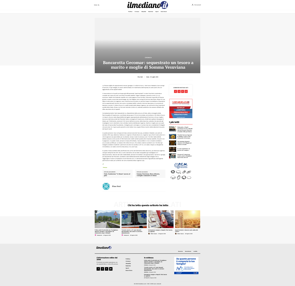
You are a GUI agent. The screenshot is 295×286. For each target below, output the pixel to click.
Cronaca (148, 57)
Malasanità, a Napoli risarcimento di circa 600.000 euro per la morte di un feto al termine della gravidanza (184, 129)
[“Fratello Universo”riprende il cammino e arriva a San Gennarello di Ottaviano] (172, 136)
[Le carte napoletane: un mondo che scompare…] (172, 149)
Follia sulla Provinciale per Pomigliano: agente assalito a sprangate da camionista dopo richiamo (106, 231)
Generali (146, 272)
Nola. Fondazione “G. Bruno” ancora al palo (117, 174)
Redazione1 (99, 235)
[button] (97, 5)
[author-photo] (96, 235)
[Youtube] (110, 269)
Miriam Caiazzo (154, 233)
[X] (179, 91)
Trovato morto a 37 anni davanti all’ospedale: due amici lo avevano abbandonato (132, 231)
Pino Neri (140, 77)
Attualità (146, 277)
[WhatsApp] (186, 91)
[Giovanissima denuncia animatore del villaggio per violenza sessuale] (172, 142)
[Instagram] (102, 269)
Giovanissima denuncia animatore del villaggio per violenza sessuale (184, 143)
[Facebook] (175, 91)
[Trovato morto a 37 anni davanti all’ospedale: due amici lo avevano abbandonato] (134, 219)
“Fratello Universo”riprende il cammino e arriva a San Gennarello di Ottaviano (184, 136)
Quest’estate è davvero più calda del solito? (186, 230)
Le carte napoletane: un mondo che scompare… (183, 149)
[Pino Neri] (106, 186)
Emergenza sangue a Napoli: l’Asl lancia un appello (160, 230)
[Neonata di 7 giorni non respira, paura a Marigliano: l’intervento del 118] (172, 155)
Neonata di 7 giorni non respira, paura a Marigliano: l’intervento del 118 (184, 156)
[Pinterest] (182, 91)
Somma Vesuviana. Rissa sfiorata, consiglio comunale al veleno (148, 174)
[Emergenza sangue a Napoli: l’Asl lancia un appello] (161, 219)
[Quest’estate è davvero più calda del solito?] (187, 219)
